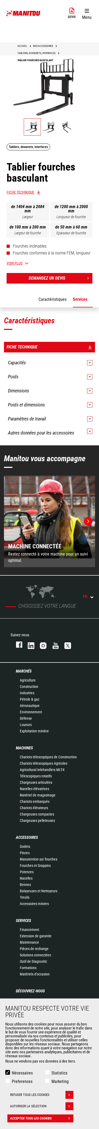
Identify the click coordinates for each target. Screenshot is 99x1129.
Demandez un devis (47, 278)
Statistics (59, 1073)
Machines (24, 748)
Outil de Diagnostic (33, 961)
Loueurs (26, 725)
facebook (16, 644)
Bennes (25, 884)
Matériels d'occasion (35, 974)
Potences (27, 872)
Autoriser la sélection (28, 1106)
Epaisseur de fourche (71, 233)
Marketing (60, 1081)
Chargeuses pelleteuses (37, 820)
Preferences (22, 1081)
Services (23, 920)
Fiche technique (20, 192)
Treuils (24, 897)
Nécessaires (22, 1073)
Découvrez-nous (30, 991)
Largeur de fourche (28, 233)
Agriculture (28, 680)
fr (85, 596)
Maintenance (29, 942)
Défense (26, 718)
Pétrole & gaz (29, 699)
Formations (28, 968)
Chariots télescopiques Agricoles (43, 763)
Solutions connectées (35, 955)
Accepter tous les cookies (31, 1118)
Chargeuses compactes (37, 814)
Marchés (24, 671)
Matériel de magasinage (37, 795)
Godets (25, 846)
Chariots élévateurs (34, 808)
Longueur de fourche (71, 217)
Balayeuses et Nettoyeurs (38, 891)
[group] (49, 521)
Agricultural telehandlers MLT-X (42, 770)
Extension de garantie (35, 936)
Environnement (31, 712)
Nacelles (26, 878)
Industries (27, 693)
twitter (65, 644)
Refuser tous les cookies (29, 1095)
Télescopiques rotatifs (36, 776)
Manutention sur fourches (38, 859)
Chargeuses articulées (36, 782)
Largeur (27, 217)
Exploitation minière (34, 731)
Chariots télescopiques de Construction (48, 757)
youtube (53, 644)
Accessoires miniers (34, 904)
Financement (29, 930)
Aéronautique (30, 706)
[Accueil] (23, 13)
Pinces (25, 853)
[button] (87, 13)
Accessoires (27, 837)
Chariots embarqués (34, 801)
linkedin (28, 644)
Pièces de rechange (34, 949)
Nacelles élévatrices (34, 789)
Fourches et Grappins (35, 865)
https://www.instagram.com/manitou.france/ (41, 644)
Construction (29, 686)
